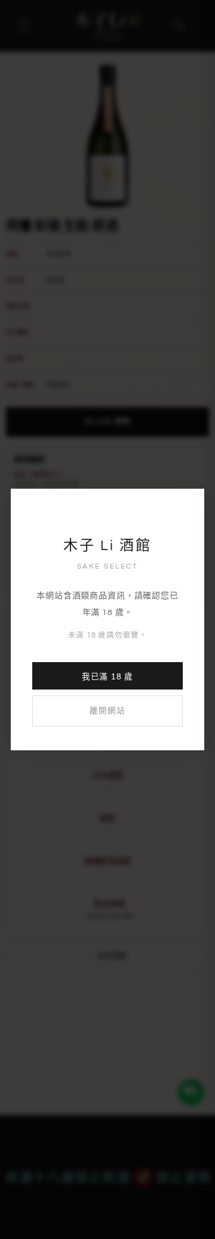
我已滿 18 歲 (107, 676)
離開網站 (107, 711)
